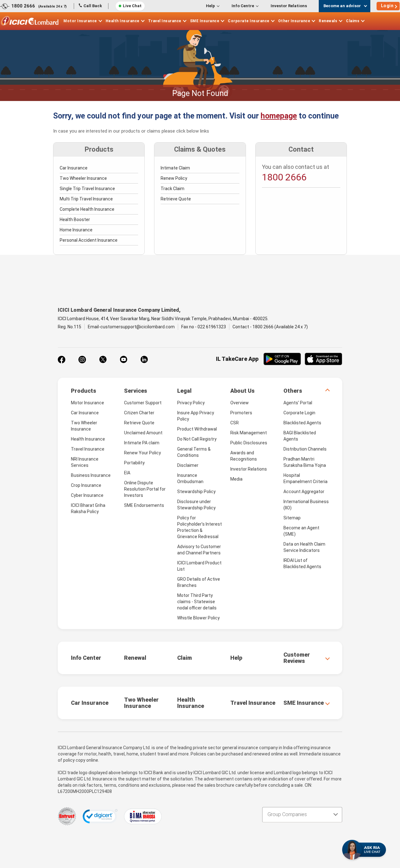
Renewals (328, 21)
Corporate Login (299, 412)
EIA (127, 472)
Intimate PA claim (141, 442)
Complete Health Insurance (87, 209)
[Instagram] (82, 359)
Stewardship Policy (196, 491)
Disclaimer (187, 465)
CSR (234, 422)
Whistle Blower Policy (198, 617)
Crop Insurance (86, 485)
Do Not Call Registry (197, 439)
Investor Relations (289, 5)
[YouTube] (123, 359)
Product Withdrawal (197, 428)
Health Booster (75, 219)
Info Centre (243, 5)
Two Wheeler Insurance (83, 178)
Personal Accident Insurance (89, 240)
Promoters (241, 412)
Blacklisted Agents (302, 422)
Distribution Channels (305, 449)
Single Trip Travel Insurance (87, 188)
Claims (352, 21)
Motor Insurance (80, 21)
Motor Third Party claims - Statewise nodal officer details (197, 601)
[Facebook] (61, 359)
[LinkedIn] (144, 359)
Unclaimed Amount (143, 432)
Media (236, 479)
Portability (134, 462)
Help (210, 5)
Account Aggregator (303, 491)
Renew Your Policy (142, 452)
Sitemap (292, 517)
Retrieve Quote (176, 198)
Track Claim (172, 188)
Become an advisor (342, 5)
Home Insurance (76, 229)
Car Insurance (74, 167)
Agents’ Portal (297, 402)
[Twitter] (103, 359)
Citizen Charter (139, 412)
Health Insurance (122, 21)
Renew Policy (174, 178)
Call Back (92, 5)
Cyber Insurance (87, 495)
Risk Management (248, 432)
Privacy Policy (191, 402)
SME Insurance (204, 21)
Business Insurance (91, 475)
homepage (279, 115)
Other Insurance (294, 21)
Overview (239, 402)
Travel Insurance (164, 21)
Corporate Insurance (248, 21)
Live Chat (132, 5)
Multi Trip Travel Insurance (86, 198)
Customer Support (143, 402)
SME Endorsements (144, 505)
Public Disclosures (248, 442)
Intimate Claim (175, 167)
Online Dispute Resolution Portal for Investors (145, 489)
